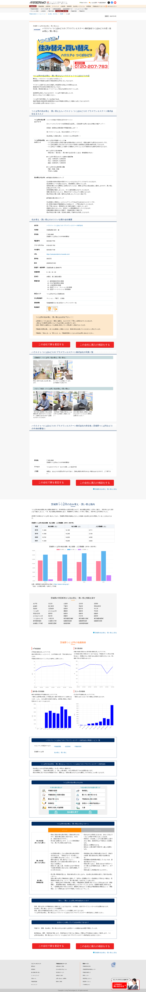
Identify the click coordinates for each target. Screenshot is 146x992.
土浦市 (66, 603)
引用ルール (33, 978)
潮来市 (81, 611)
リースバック (55, 6)
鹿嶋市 (66, 611)
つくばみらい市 (38, 618)
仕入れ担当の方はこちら (61, 969)
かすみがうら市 (38, 616)
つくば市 (36, 611)
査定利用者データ (67, 9)
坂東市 (81, 613)
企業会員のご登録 (60, 966)
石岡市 (96, 603)
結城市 (35, 606)
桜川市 (50, 616)
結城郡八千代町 (38, 623)
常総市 (81, 606)
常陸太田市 (97, 606)
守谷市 (96, 611)
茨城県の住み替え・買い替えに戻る (106, 489)
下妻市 (66, 606)
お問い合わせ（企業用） (61, 978)
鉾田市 (96, 616)
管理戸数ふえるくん (87, 978)
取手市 (81, 608)
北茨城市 (51, 608)
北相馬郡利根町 (83, 623)
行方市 (81, 616)
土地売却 (43, 11)
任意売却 (48, 6)
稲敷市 (96, 613)
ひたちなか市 (52, 611)
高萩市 (35, 608)
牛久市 (96, 608)
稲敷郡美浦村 (68, 621)
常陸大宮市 (36, 613)
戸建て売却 (51, 11)
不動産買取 (41, 6)
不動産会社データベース (99, 6)
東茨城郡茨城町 (68, 618)
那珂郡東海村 (37, 621)
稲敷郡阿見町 (83, 621)
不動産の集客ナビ (87, 972)
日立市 (50, 603)
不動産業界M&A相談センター (89, 969)
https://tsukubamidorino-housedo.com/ (58, 254)
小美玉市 (51, 618)
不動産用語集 (34, 981)
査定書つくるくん (87, 981)
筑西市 (66, 613)
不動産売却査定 (34, 9)
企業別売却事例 (57, 9)
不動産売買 (73, 11)
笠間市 (66, 608)
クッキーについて (35, 975)
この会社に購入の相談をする (95, 344)
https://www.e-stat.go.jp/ (61, 584)
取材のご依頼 (59, 981)
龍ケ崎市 (51, 606)
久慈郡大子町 (52, 621)
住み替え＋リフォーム (79, 6)
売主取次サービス (60, 972)
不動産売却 (33, 6)
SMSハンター (86, 975)
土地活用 (63, 6)
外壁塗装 (88, 6)
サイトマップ (34, 984)
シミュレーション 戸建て (81, 9)
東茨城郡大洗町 (83, 618)
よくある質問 (93, 2)
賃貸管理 (69, 6)
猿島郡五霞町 (52, 623)
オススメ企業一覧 (45, 9)
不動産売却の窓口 (87, 966)
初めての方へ (84, 2)
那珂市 (50, 613)
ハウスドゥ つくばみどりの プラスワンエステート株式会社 (65, 225)
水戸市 (35, 603)
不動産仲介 (82, 11)
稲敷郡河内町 (98, 621)
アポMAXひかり (86, 984)
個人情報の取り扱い (35, 972)
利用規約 (33, 969)
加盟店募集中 (102, 2)
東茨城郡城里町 (99, 618)
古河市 (81, 603)
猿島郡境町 (67, 623)
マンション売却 (34, 11)
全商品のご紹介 (59, 975)
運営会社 (33, 966)
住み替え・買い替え (62, 11)
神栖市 (66, 616)
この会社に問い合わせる (125, 984)
